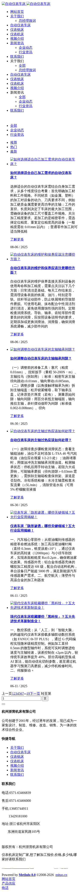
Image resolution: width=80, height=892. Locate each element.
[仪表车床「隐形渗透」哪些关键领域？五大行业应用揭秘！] (44, 517)
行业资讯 (17, 134)
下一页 (35, 693)
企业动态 (17, 130)
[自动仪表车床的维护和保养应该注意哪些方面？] (44, 259)
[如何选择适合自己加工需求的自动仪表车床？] (44, 164)
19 (28, 693)
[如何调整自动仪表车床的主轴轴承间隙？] (42, 349)
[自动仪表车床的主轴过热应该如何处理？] (42, 431)
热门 (13, 147)
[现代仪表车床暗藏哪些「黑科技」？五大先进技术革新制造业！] (44, 607)
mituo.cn (61, 875)
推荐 (13, 142)
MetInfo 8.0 (27, 875)
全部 (13, 125)
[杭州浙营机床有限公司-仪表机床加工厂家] (26, 4)
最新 (13, 151)
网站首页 (17, 11)
